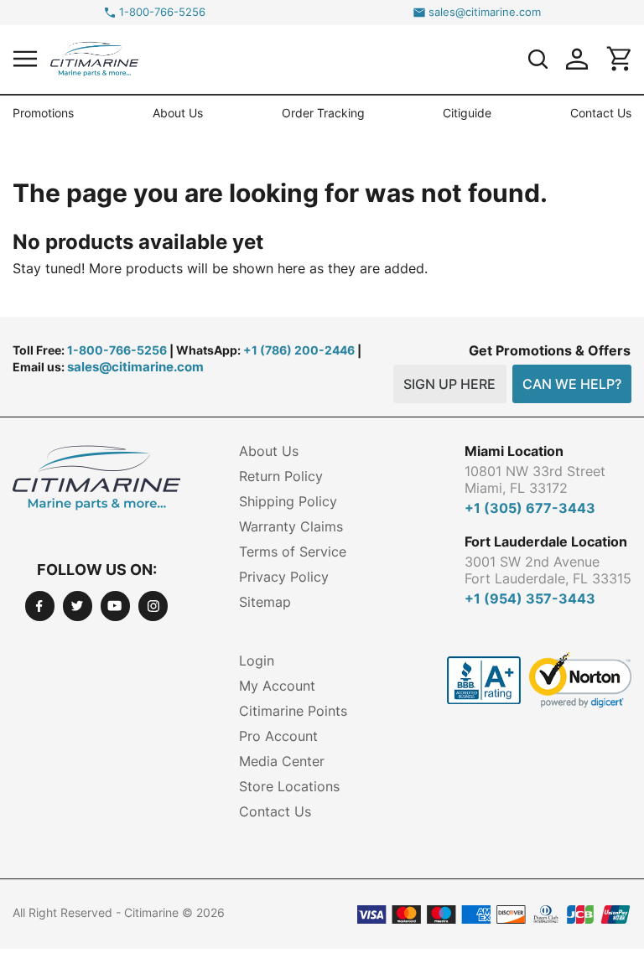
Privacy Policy (284, 576)
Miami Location (514, 451)
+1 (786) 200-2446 (299, 350)
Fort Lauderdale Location (546, 541)
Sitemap (265, 601)
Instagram (153, 605)
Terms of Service (292, 551)
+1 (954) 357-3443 (530, 598)
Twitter (77, 605)
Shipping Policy (288, 501)
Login (256, 660)
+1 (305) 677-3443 (530, 508)
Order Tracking (323, 113)
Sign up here (449, 384)
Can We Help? (571, 384)
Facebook (40, 605)
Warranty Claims (291, 526)
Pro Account (278, 736)
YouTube (115, 605)
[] (537, 59)
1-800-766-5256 (162, 12)
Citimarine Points (293, 710)
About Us (178, 113)
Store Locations (289, 786)
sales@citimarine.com (484, 12)
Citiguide (467, 113)
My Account (277, 685)
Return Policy (281, 476)
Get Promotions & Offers (550, 350)
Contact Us (600, 113)
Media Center (282, 761)
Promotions (43, 113)
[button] (25, 58)
